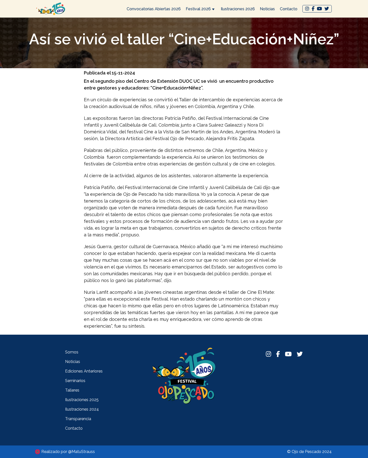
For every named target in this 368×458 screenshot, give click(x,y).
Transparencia (78, 418)
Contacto (288, 9)
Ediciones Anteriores (84, 371)
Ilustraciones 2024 (82, 409)
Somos (71, 352)
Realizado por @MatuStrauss (68, 451)
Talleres (72, 390)
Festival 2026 (198, 9)
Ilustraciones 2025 (82, 399)
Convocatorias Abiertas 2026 (154, 9)
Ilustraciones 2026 (238, 9)
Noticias (267, 9)
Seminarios (75, 380)
